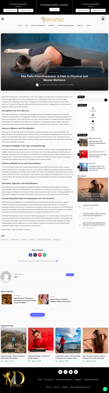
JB (40, 84)
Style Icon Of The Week (91, 205)
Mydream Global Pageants (66, 25)
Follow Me (70, 274)
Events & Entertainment (38, 25)
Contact (88, 25)
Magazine (52, 25)
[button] (3, 19)
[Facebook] (92, 109)
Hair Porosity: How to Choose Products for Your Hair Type (92, 195)
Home (20, 25)
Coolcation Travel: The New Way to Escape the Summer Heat (97, 168)
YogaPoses (24, 239)
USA (26, 25)
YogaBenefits (14, 239)
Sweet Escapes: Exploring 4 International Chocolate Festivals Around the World (25, 300)
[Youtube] (92, 122)
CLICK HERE (54, 9)
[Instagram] (92, 116)
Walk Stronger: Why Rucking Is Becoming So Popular (97, 143)
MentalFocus (56, 239)
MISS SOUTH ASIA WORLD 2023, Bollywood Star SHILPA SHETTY (94, 224)
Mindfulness (5, 239)
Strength (32, 239)
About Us (80, 25)
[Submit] (105, 100)
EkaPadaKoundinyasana (44, 239)
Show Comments (37, 314)
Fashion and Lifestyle (91, 379)
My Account (49, 379)
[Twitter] (92, 129)
